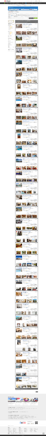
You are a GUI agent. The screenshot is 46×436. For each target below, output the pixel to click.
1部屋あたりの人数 (15, 16)
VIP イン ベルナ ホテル (26, 219)
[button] (30, 74)
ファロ (20, 409)
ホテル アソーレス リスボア (27, 108)
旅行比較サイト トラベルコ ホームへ (11, 425)
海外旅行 (20, 427)
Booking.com (30, 100)
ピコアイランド (11, 409)
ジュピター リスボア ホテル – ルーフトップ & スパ (29, 365)
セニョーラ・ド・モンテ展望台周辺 (20, 416)
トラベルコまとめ (25, 429)
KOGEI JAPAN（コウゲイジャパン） (22, 433)
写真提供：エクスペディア (18, 28)
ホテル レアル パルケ (26, 328)
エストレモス (14, 408)
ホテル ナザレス (25, 340)
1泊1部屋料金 (10, 38)
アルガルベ (11, 408)
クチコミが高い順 (25, 20)
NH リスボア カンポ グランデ (27, 195)
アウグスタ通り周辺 (28, 416)
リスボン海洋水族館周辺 (14, 416)
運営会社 (35, 430)
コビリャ (29, 408)
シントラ (31, 408)
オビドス (18, 408)
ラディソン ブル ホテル (26, 377)
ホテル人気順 (20, 20)
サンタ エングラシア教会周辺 (10, 418)
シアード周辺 (25, 416)
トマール (36, 408)
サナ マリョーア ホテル (26, 84)
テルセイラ (34, 408)
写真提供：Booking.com (18, 296)
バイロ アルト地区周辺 (10, 416)
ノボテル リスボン (25, 96)
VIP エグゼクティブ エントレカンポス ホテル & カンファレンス (28, 121)
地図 (28, 30)
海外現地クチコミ (25, 430)
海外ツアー (20, 429)
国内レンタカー (14, 429)
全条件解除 (13, 24)
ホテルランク (10, 31)
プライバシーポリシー (36, 429)
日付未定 (12, 15)
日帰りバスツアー (14, 430)
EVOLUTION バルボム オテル (27, 207)
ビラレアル (16, 409)
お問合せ (36, 1)
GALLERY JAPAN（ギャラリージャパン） (14, 433)
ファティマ (18, 409)
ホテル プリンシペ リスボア (27, 231)
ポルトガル (25, 25)
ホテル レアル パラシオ (26, 352)
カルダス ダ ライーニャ (23, 408)
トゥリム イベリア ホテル (26, 243)
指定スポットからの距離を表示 (11, 49)
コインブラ (27, 408)
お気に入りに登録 (36, 23)
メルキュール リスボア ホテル (27, 48)
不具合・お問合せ (31, 430)
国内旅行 (9, 427)
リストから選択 (13, 13)
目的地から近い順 (28, 20)
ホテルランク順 (17, 20)
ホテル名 (9, 17)
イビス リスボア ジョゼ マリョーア (28, 72)
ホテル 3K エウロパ (25, 255)
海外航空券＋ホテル (20, 430)
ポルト (22, 409)
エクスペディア (27, 100)
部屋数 (9, 16)
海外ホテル (11, 7)
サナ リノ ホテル (25, 267)
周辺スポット (35, 30)
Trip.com (33, 100)
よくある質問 (31, 429)
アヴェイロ (9, 408)
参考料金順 (22, 20)
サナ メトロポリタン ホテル (27, 60)
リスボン (23, 25)
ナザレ (8, 409)
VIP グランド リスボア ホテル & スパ (28, 183)
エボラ (16, 408)
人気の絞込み (10, 25)
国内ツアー (9, 429)
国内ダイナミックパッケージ (10, 430)
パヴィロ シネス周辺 (15, 418)
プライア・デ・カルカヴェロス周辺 (21, 418)
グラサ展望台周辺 (32, 416)
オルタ (20, 408)
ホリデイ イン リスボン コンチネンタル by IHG (29, 158)
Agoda (35, 235)
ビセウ (13, 409)
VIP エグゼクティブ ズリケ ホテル (27, 146)
